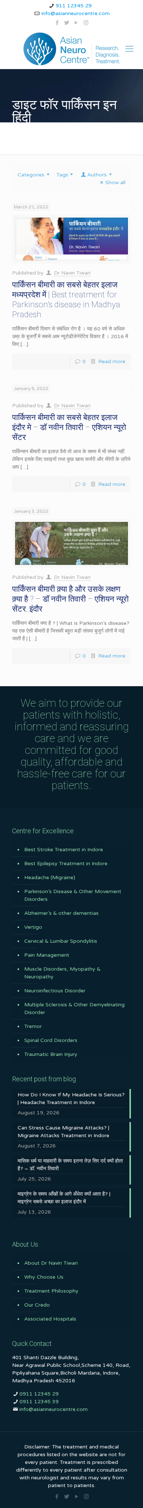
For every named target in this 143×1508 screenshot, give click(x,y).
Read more (111, 361)
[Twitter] (67, 22)
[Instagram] (86, 22)
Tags (62, 175)
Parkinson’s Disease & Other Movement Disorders (72, 895)
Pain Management (46, 955)
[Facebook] (57, 22)
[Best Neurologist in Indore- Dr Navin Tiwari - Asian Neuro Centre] (71, 48)
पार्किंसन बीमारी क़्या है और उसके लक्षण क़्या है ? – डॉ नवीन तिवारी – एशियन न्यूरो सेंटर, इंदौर (70, 598)
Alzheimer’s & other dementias (61, 913)
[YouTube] (76, 22)
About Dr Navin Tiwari (51, 1263)
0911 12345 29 (39, 1394)
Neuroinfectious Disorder (54, 991)
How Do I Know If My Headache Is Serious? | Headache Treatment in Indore (71, 1099)
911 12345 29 (74, 6)
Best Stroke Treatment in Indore (63, 849)
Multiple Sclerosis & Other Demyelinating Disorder (74, 1009)
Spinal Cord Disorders (50, 1040)
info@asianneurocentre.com (75, 13)
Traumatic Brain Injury (50, 1054)
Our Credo (37, 1305)
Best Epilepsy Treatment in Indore (65, 863)
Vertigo (33, 927)
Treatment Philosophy (51, 1291)
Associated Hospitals (50, 1319)
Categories (31, 175)
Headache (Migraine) (49, 877)
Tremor (33, 1026)
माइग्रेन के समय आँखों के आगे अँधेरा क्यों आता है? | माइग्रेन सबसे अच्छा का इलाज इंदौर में (64, 1198)
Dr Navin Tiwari (72, 273)
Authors (97, 175)
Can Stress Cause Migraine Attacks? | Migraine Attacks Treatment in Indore (63, 1132)
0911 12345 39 (39, 1401)
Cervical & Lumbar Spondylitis (60, 941)
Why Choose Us (43, 1277)
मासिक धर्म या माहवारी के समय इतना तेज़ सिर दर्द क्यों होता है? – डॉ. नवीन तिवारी (70, 1165)
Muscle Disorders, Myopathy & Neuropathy (62, 973)
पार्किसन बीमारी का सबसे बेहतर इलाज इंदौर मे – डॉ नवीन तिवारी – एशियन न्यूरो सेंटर (69, 427)
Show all (115, 182)
